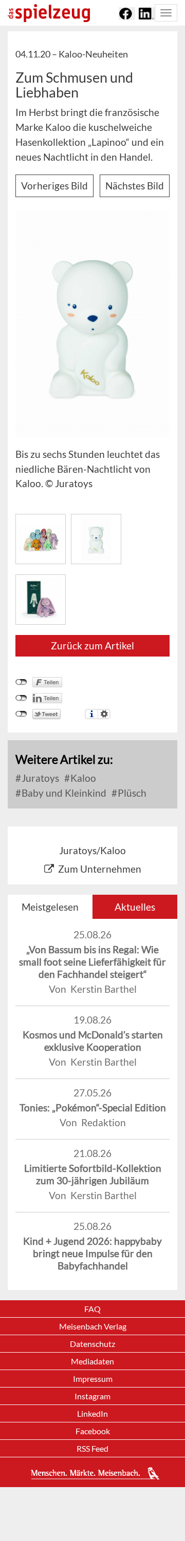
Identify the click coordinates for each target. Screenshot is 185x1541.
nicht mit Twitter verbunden (21, 714)
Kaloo (82, 778)
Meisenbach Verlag (92, 1326)
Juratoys (39, 778)
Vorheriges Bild (54, 185)
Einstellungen (104, 714)
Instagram (92, 1396)
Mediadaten (92, 1361)
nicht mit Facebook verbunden (21, 682)
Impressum (93, 1378)
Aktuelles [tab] (135, 907)
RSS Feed (92, 1448)
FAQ (92, 1309)
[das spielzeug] (49, 13)
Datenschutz (92, 1344)
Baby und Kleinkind (63, 793)
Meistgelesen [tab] (50, 907)
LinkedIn (92, 1413)
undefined (21, 698)
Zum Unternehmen (99, 869)
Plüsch (131, 793)
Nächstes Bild (134, 185)
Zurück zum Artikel (92, 645)
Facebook (93, 1431)
